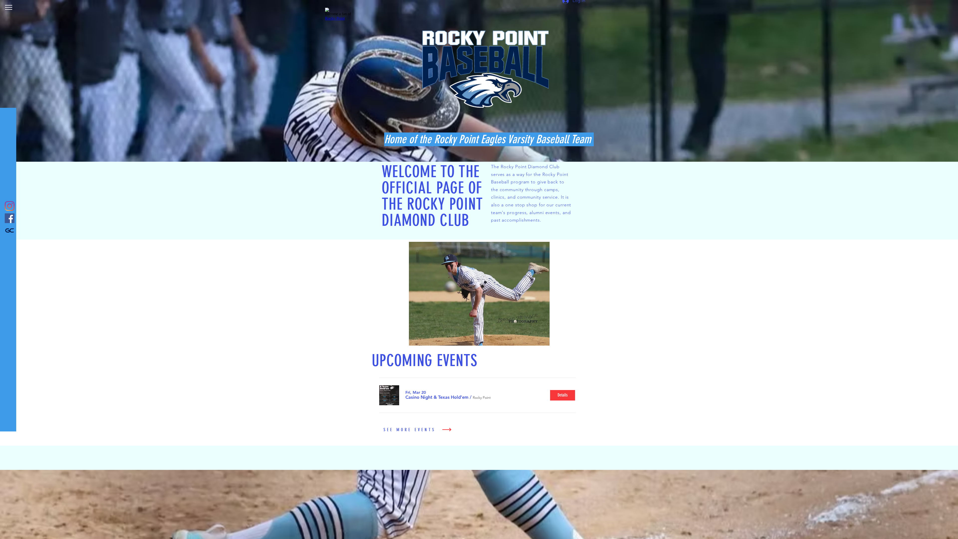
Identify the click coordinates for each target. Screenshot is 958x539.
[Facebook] (9, 218)
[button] (8, 7)
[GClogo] (9, 230)
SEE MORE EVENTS (409, 429)
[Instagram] (9, 206)
